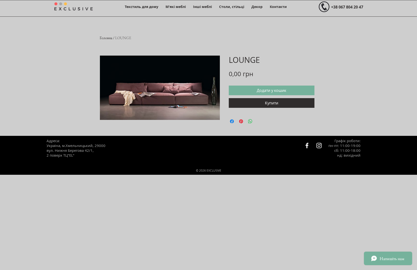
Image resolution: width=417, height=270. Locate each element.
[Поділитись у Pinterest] (241, 121)
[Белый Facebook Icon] (307, 145)
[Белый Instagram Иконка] (319, 145)
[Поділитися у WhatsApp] (250, 121)
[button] (141, 7)
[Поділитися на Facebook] (232, 121)
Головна (106, 37)
